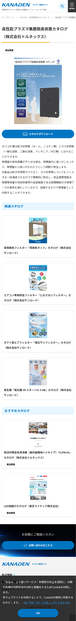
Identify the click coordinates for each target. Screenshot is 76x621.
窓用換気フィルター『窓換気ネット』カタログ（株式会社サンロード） (37, 250)
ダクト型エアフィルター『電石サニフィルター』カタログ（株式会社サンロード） (37, 345)
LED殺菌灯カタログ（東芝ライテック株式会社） (32, 506)
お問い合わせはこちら (41, 545)
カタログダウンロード (41, 134)
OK (38, 613)
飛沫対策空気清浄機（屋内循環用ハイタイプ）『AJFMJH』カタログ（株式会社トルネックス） (38, 455)
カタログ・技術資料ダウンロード (34, 17)
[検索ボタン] (62, 6)
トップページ (8, 17)
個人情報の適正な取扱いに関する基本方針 (47, 602)
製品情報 (7, 575)
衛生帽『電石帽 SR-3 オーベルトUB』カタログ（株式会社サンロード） (37, 392)
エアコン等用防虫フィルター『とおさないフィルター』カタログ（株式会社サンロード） (37, 297)
